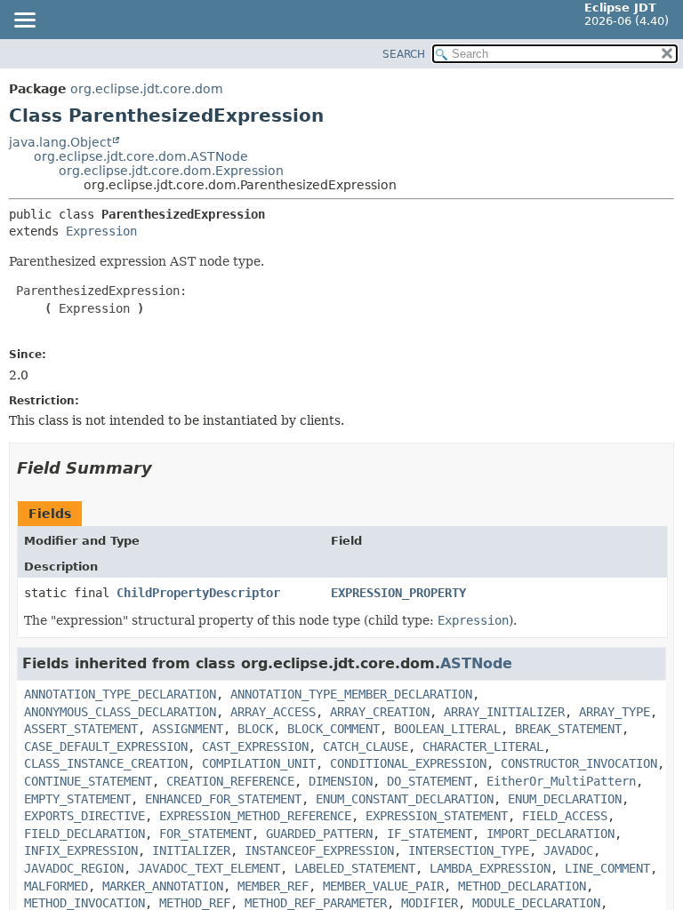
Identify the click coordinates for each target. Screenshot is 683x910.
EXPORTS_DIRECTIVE (84, 816)
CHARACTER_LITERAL (482, 746)
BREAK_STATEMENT (568, 729)
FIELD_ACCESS (564, 816)
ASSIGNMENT (187, 729)
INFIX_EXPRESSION (81, 850)
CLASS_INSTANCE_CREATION (106, 763)
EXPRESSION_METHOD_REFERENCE (255, 816)
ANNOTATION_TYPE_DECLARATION (120, 694)
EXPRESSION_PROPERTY (398, 593)
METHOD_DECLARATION (522, 886)
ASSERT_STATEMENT (81, 729)
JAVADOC (568, 850)
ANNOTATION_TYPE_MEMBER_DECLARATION (351, 694)
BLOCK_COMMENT (333, 729)
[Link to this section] (164, 468)
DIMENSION (341, 781)
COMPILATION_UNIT (259, 763)
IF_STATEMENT (429, 833)
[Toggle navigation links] (24, 21)
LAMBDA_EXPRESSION (490, 868)
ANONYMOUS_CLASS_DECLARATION (120, 712)
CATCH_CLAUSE (365, 746)
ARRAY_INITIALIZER (504, 712)
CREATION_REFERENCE (230, 781)
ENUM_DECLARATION (565, 799)
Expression (101, 231)
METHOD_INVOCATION (84, 903)
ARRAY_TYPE (614, 712)
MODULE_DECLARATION (536, 903)
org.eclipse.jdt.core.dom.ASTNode (141, 156)
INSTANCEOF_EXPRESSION (319, 850)
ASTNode (476, 663)
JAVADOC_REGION (74, 868)
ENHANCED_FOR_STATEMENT (223, 799)
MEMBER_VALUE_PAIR (383, 886)
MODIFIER (429, 903)
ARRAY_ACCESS (273, 712)
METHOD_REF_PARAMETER (316, 903)
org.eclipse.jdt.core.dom (146, 89)
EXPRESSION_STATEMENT (437, 816)
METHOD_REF (194, 903)
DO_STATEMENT (429, 781)
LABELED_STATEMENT (354, 868)
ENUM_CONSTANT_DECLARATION (405, 799)
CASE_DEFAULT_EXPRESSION (106, 746)
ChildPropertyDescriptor (198, 593)
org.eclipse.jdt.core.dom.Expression (171, 171)
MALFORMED (56, 886)
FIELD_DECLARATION (84, 833)
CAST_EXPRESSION (255, 746)
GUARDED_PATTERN (319, 833)
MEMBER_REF (273, 886)
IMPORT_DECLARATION (550, 833)
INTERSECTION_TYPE (468, 850)
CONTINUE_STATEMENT (88, 781)
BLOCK (255, 729)
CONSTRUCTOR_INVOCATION (579, 763)
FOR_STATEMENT (205, 833)
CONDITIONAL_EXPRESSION (408, 763)
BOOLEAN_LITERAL (447, 729)
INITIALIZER (191, 850)
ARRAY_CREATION (380, 712)
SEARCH (403, 54)
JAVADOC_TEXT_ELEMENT (209, 868)
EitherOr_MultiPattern (561, 781)
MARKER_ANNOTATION (162, 886)
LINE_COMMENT (607, 868)
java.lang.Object (60, 142)
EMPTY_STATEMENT (77, 799)
